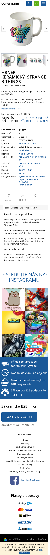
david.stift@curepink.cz (17, 425)
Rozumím (24, 553)
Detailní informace (10, 108)
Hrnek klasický (26, 150)
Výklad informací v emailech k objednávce (25, 461)
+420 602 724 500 (19, 416)
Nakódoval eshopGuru (36, 539)
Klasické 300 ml (26, 153)
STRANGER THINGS (28, 157)
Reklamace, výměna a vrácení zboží (25, 450)
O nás (25, 440)
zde (40, 549)
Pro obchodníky (25, 464)
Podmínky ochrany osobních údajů (25, 471)
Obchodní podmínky (25, 447)
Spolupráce (25, 468)
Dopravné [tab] (24, 207)
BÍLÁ (21, 166)
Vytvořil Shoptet (16, 539)
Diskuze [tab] (14, 207)
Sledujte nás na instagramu (26, 277)
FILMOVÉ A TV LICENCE (29, 163)
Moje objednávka (25, 457)
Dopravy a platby (25, 454)
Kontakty (25, 443)
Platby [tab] (34, 207)
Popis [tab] (6, 207)
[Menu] (44, 4)
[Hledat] (29, 4)
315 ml (22, 173)
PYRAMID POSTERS (27, 143)
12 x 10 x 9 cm (25, 170)
